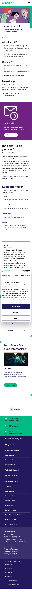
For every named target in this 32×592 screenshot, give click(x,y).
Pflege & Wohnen (10, 445)
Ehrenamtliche (10, 324)
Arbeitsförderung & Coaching (12, 481)
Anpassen (15, 312)
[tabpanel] (16, 370)
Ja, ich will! (9, 123)
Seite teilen (17, 409)
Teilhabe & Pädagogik (12, 470)
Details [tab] (15, 275)
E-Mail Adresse (6, 213)
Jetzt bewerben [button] (11, 135)
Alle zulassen (16, 306)
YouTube (22, 543)
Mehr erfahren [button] (11, 385)
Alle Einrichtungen (11, 524)
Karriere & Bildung (9, 455)
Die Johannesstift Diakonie (13, 515)
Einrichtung (5, 196)
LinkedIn (8, 555)
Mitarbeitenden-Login (14, 584)
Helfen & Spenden (9, 460)
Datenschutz (5, 245)
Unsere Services (10, 505)
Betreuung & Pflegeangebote (12, 450)
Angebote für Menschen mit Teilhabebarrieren (12, 476)
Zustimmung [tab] (6, 275)
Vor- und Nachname (7, 205)
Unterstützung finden (10, 500)
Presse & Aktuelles (11, 519)
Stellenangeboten (9, 95)
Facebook (7, 543)
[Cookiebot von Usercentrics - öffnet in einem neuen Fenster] (22, 271)
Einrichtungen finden (10, 464)
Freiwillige (9, 330)
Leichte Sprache (12, 580)
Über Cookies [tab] (25, 275)
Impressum (8, 568)
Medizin (8, 368)
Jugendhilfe (8, 486)
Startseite (22, 75)
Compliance (8, 572)
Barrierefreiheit (9, 576)
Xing (15, 555)
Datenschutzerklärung (13, 250)
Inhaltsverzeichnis (23, 72)
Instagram (14, 543)
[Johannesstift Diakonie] (6, 3)
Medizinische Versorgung (13, 439)
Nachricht (5, 222)
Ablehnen (16, 318)
